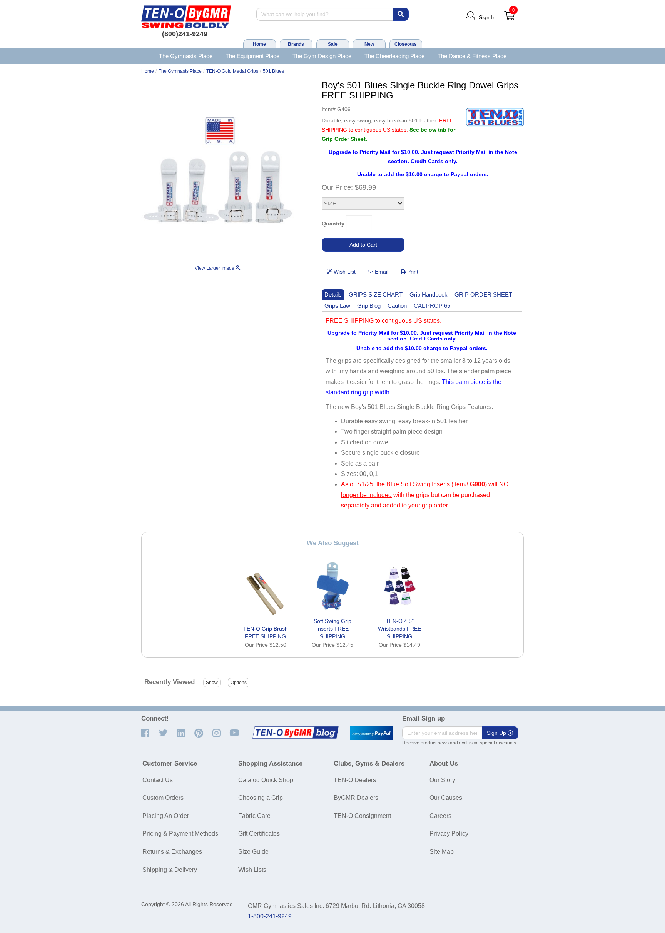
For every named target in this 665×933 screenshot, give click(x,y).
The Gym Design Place (321, 56)
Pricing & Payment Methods (180, 833)
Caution (397, 305)
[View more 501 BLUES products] (495, 117)
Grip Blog (369, 305)
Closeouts (405, 44)
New (369, 44)
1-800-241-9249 (270, 916)
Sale (333, 44)
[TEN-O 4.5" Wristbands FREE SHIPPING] (399, 586)
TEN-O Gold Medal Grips (232, 71)
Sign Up (497, 733)
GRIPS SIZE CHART (376, 294)
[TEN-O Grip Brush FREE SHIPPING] (265, 593)
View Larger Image (215, 268)
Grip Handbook (428, 294)
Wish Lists (252, 869)
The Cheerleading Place (394, 56)
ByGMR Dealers (356, 797)
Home (259, 44)
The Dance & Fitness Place (472, 56)
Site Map (441, 851)
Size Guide (253, 851)
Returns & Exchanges (172, 851)
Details (333, 294)
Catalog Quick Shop (265, 780)
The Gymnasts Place (185, 56)
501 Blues (273, 71)
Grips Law (337, 305)
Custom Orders (163, 797)
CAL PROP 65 (432, 305)
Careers (440, 816)
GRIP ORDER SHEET (483, 294)
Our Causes (445, 797)
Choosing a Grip (260, 797)
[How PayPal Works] (371, 733)
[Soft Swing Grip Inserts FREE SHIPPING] (332, 586)
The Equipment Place (252, 56)
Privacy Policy (448, 833)
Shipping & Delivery (169, 869)
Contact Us (157, 780)
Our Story (442, 780)
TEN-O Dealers (355, 780)
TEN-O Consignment (362, 816)
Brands (296, 44)
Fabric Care (254, 816)
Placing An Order (165, 816)
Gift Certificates (259, 833)
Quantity (333, 223)
